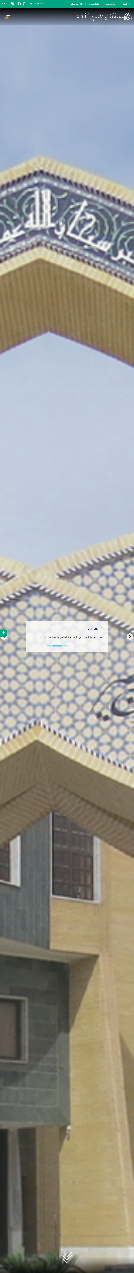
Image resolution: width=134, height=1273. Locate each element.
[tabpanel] (67, 636)
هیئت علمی (110, 4)
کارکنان (124, 4)
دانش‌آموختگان (77, 4)
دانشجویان (94, 4)
